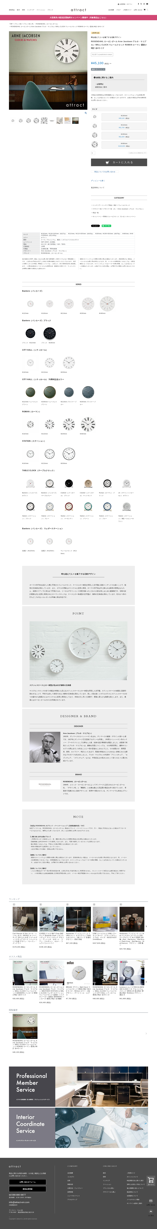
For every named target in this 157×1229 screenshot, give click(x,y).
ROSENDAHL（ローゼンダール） (47, 24)
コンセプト (70, 1177)
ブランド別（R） (28, 24)
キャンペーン (97, 216)
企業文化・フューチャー (75, 1188)
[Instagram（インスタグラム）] (144, 4)
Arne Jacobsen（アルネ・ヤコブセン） (131, 209)
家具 (104, 1173)
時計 (115, 205)
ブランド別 (17, 24)
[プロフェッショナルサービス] (78, 1068)
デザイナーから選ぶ (109, 1192)
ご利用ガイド (131, 1173)
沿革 (68, 1180)
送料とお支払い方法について (136, 1184)
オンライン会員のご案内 (134, 1203)
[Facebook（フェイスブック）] (138, 4)
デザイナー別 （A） (109, 209)
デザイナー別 (97, 209)
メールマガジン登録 (133, 1199)
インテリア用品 (107, 205)
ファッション (107, 1184)
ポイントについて (132, 1177)
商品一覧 (96, 213)
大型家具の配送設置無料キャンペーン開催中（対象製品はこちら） (78, 18)
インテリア (96, 205)
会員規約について (132, 1196)
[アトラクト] (15, 1167)
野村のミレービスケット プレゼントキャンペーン (119, 216)
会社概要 (70, 1173)
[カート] (144, 10)
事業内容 (70, 1184)
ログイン (129, 4)
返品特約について (97, 187)
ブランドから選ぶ (108, 1188)
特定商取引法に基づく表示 (135, 1180)
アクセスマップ (72, 1199)
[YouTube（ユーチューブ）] (147, 4)
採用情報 (70, 1192)
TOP (11, 24)
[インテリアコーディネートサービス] (78, 1109)
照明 (104, 1177)
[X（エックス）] (141, 4)
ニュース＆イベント (73, 1196)
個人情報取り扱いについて (135, 1188)
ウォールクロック (124, 205)
